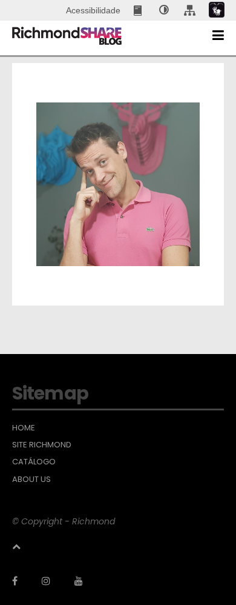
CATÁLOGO (34, 461)
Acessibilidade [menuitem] (93, 10)
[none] (164, 10)
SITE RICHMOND (41, 445)
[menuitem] (138, 10)
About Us (31, 479)
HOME (23, 428)
